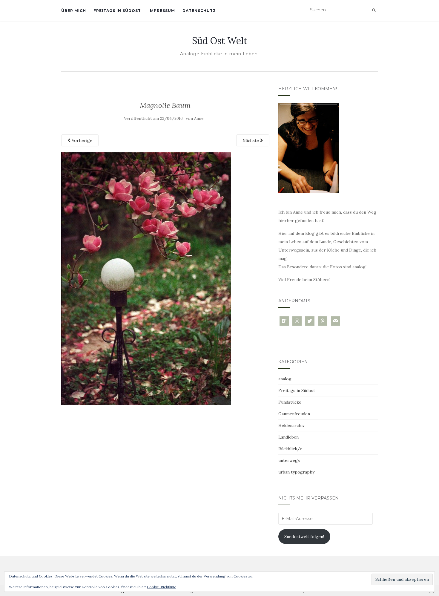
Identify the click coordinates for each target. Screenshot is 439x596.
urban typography (296, 472)
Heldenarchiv (291, 425)
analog (284, 378)
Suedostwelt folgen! (304, 536)
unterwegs (289, 460)
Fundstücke (289, 402)
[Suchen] (374, 10)
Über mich (73, 10)
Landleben (288, 437)
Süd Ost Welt (219, 40)
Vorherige (81, 140)
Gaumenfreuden (294, 413)
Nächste (251, 140)
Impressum (161, 10)
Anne (198, 118)
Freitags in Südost (117, 10)
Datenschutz (199, 10)
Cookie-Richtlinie (161, 587)
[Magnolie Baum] (146, 278)
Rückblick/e (290, 448)
